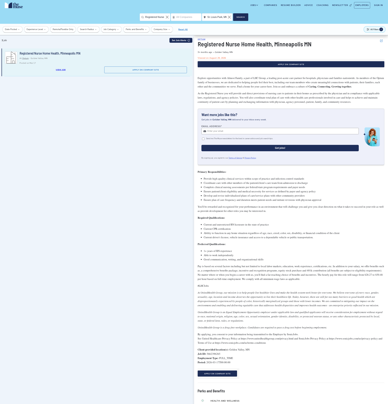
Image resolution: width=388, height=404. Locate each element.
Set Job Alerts (179, 40)
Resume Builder (291, 5)
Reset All (183, 29)
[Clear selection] (167, 17)
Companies (270, 5)
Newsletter (340, 5)
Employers (362, 5)
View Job (61, 69)
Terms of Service (235, 158)
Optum (25, 58)
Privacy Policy (250, 158)
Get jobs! (280, 148)
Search (240, 17)
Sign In (378, 5)
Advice (308, 5)
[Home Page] (14, 6)
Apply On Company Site (145, 70)
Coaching (322, 5)
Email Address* (211, 126)
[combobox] (157, 17)
